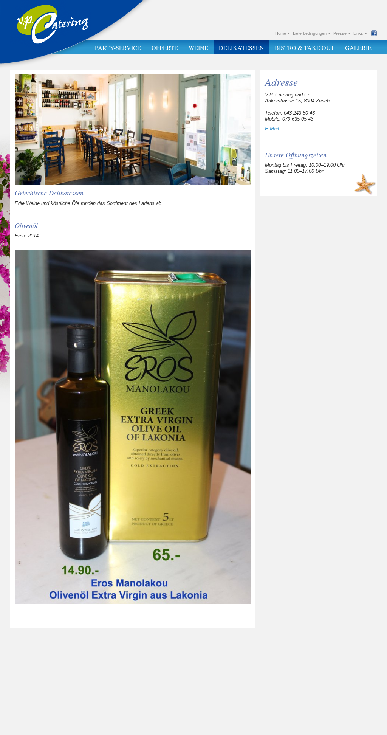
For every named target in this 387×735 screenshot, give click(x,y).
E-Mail (272, 129)
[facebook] (374, 34)
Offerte (165, 47)
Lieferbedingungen (310, 33)
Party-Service (118, 47)
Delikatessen (241, 47)
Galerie (358, 47)
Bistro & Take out (304, 47)
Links (358, 33)
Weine (198, 47)
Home (280, 33)
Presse (340, 33)
